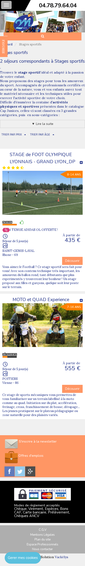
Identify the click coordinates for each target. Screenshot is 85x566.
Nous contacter (42, 549)
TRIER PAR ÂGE (40, 134)
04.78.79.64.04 (58, 5)
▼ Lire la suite (42, 124)
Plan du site (42, 539)
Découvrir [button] (72, 261)
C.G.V (43, 530)
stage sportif (29, 72)
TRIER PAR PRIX (11, 134)
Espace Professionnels (42, 544)
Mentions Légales (42, 535)
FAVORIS (3, 46)
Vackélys (61, 557)
